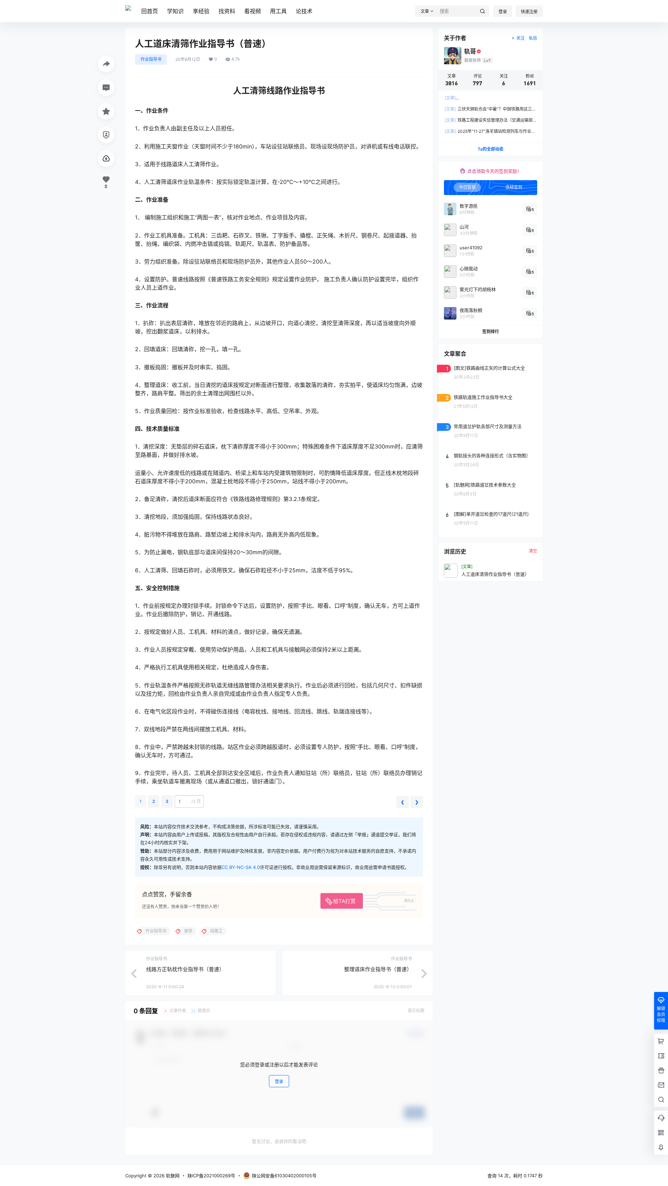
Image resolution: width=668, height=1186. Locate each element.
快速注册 (529, 11)
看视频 (252, 11)
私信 (533, 38)
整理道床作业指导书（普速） (378, 969)
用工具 (278, 11)
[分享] (106, 64)
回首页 (149, 11)
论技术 (304, 11)
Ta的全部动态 (490, 149)
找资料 (226, 11)
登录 (503, 11)
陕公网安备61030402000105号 (284, 1175)
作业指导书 (151, 59)
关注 (520, 38)
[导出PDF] (106, 158)
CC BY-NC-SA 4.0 (241, 867)
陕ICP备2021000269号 (211, 1175)
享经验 (201, 11)
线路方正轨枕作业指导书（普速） (185, 969)
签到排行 (490, 331)
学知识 (175, 11)
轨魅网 (172, 1175)
